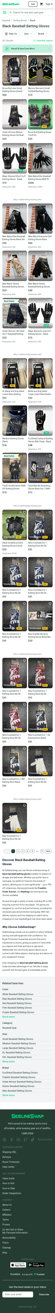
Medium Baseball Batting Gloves (19, 1043)
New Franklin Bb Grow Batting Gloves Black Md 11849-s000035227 (39, 635)
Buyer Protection (11, 1162)
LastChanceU (34, 126)
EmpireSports (9, 537)
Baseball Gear (9, 1027)
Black (32, 20)
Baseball (6, 20)
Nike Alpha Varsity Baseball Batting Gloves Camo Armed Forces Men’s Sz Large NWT (39, 285)
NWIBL (6, 385)
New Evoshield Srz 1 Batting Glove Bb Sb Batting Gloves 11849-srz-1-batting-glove (40, 780)
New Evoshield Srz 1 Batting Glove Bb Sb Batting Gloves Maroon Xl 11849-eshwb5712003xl (14, 736)
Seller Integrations (11, 1193)
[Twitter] (25, 1140)
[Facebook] (11, 1140)
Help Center (8, 1166)
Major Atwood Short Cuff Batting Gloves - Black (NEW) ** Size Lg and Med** (14, 178)
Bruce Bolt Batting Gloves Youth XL (39, 133)
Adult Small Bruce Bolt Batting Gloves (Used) (12, 544)
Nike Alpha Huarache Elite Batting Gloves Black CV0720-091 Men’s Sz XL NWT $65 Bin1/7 (40, 238)
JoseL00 (7, 126)
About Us (7, 1204)
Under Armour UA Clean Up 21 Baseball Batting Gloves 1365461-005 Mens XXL (13, 332)
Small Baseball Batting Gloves (17, 1039)
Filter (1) (13, 34)
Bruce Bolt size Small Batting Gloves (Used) (12, 89)
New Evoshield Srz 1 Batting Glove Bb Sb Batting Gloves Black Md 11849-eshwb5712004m (39, 544)
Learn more (27, 1133)
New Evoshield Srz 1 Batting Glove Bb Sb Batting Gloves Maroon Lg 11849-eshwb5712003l (40, 692)
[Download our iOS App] (18, 1265)
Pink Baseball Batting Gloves (17, 1007)
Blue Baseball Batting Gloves (17, 998)
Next (48, 851)
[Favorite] (50, 102)
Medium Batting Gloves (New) (13, 440)
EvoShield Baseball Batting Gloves (20, 1072)
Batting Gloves (20, 20)
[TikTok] (32, 1140)
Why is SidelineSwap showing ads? (27, 200)
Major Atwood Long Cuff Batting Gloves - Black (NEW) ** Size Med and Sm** (39, 332)
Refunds (6, 1157)
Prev (7, 851)
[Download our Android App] (36, 1264)
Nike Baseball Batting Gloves (17, 1090)
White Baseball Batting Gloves (17, 994)
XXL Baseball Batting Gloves (17, 1057)
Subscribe (44, 1294)
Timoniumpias (35, 480)
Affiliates (6, 1214)
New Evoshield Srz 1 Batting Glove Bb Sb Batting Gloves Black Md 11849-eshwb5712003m (13, 692)
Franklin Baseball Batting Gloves (18, 1077)
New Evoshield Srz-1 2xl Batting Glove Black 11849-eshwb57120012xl (40, 736)
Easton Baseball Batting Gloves (18, 1086)
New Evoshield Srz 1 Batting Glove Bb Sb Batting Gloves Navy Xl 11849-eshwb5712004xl (13, 591)
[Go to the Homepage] (10, 4)
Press (5, 1242)
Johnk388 (8, 433)
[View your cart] (41, 4)
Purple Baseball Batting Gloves (18, 1012)
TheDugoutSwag (10, 170)
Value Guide (8, 1178)
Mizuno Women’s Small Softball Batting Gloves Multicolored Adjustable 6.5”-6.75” (39, 90)
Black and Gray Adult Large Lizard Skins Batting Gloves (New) (40, 393)
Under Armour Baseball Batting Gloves (21, 1081)
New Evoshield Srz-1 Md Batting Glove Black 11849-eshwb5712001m (13, 780)
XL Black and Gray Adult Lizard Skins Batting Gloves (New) (13, 393)
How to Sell (8, 1183)
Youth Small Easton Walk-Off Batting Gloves (14, 487)
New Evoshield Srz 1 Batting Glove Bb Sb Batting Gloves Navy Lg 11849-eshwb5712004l (39, 591)
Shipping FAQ (9, 1152)
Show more (8, 1016)
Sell (33, 4)
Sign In (49, 4)
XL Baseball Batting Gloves (16, 1052)
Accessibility (9, 1237)
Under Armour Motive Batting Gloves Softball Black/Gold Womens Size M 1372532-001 (14, 134)
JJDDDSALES (34, 171)
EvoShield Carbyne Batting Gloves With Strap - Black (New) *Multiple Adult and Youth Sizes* (40, 440)
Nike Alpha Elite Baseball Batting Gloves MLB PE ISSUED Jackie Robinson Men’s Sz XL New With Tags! (39, 178)
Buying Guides (45, 1139)
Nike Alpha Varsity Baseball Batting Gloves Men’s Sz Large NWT (13, 285)
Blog (4, 1252)
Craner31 (33, 83)
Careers (6, 1209)
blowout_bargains (11, 480)
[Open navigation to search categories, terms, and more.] (4, 12)
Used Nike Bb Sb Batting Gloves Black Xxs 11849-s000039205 (39, 487)
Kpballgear (8, 83)
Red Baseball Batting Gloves (17, 1003)
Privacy (6, 1224)
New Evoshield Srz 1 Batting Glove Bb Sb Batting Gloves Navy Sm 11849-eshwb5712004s (13, 635)
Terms (5, 1219)
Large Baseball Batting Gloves (17, 1048)
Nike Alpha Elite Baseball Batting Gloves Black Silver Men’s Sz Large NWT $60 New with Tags (14, 238)
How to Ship (8, 1188)
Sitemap (6, 1247)
